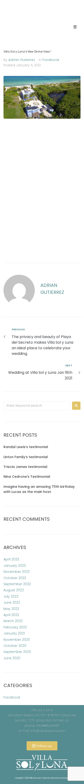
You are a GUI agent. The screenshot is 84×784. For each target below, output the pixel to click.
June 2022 (12, 602)
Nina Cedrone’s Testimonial (27, 476)
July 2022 (11, 596)
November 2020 (17, 639)
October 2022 (15, 578)
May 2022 (11, 608)
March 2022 (13, 621)
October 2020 (15, 645)
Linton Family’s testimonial (26, 457)
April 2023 (11, 559)
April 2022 (11, 615)
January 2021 (14, 633)
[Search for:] (37, 405)
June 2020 (12, 658)
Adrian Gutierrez (21, 59)
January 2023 (15, 565)
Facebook (50, 59)
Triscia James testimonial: (26, 466)
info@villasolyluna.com (48, 730)
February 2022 (15, 627)
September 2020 (17, 651)
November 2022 (17, 571)
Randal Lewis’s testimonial (26, 447)
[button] (75, 27)
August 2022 (14, 590)
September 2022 (17, 584)
